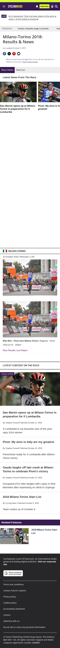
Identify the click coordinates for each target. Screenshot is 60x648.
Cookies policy (9, 602)
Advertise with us (11, 621)
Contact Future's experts (14, 590)
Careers (7, 615)
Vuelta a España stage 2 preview (33, 28)
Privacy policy (9, 596)
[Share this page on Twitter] (9, 53)
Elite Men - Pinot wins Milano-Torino (29, 341)
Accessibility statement (14, 609)
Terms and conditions (13, 584)
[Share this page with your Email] (18, 53)
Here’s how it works (30, 62)
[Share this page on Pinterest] (14, 53)
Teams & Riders (7, 374)
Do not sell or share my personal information (24, 627)
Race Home (7, 70)
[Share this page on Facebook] (4, 53)
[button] (56, 6)
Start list (20, 70)
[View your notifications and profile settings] (37, 6)
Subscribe (44, 6)
